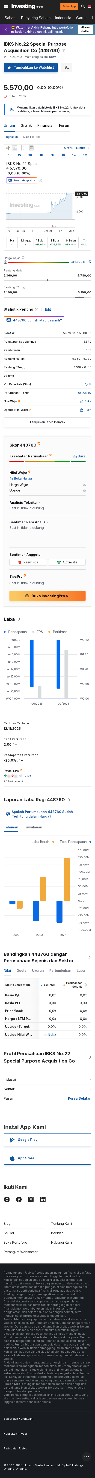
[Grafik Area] (14, 147)
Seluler (9, 1233)
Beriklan (57, 1233)
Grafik (26, 125)
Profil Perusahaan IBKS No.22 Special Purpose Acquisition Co (39, 1057)
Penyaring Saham (35, 18)
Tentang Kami (61, 1223)
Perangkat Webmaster (21, 1252)
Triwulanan (33, 827)
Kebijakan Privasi (15, 1433)
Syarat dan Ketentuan (18, 1418)
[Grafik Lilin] (8, 147)
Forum (64, 125)
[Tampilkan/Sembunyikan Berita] (31, 147)
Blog (7, 1223)
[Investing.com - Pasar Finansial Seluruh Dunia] (27, 6)
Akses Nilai (78, 262)
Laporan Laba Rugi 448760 (34, 799)
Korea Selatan (79, 1098)
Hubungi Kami (61, 1242)
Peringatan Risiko (15, 1448)
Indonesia (63, 18)
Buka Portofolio (15, 1242)
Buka (52, 1034)
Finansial (45, 125)
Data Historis (32, 136)
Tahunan (11, 827)
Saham (10, 18)
